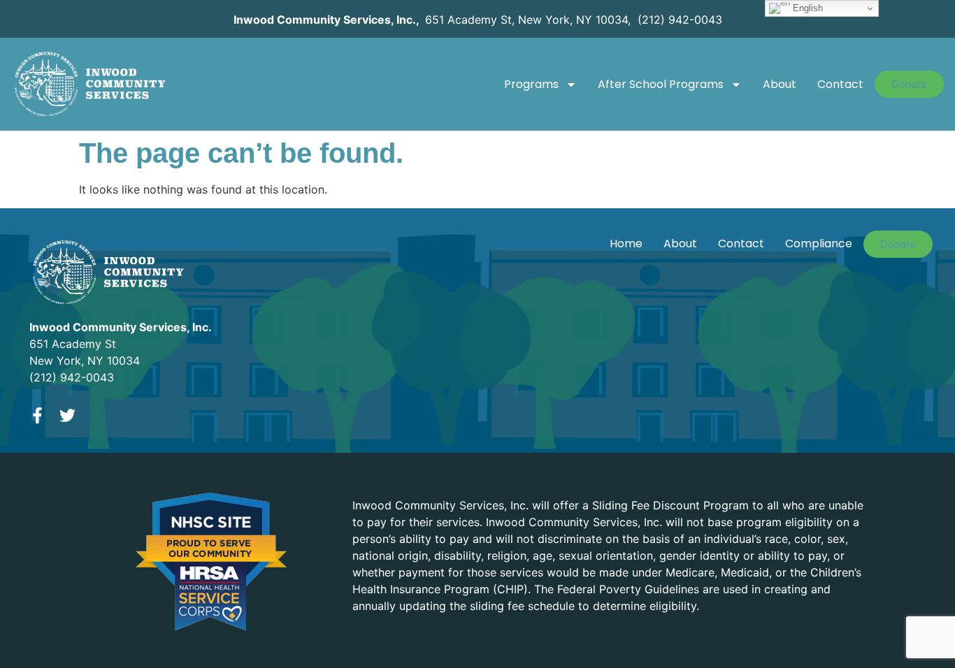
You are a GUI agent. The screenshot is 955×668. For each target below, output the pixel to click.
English (806, 8)
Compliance (818, 243)
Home (626, 243)
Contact (840, 84)
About (779, 84)
